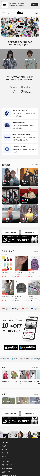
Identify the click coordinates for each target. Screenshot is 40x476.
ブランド (4, 449)
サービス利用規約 (7, 468)
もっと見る (35, 165)
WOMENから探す (10, 232)
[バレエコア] (23, 400)
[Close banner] (1, 1)
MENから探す (29, 232)
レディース (5, 442)
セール (4, 456)
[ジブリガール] (8, 400)
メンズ (4, 446)
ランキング (5, 453)
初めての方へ (6, 461)
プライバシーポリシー (8, 465)
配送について (6, 472)
